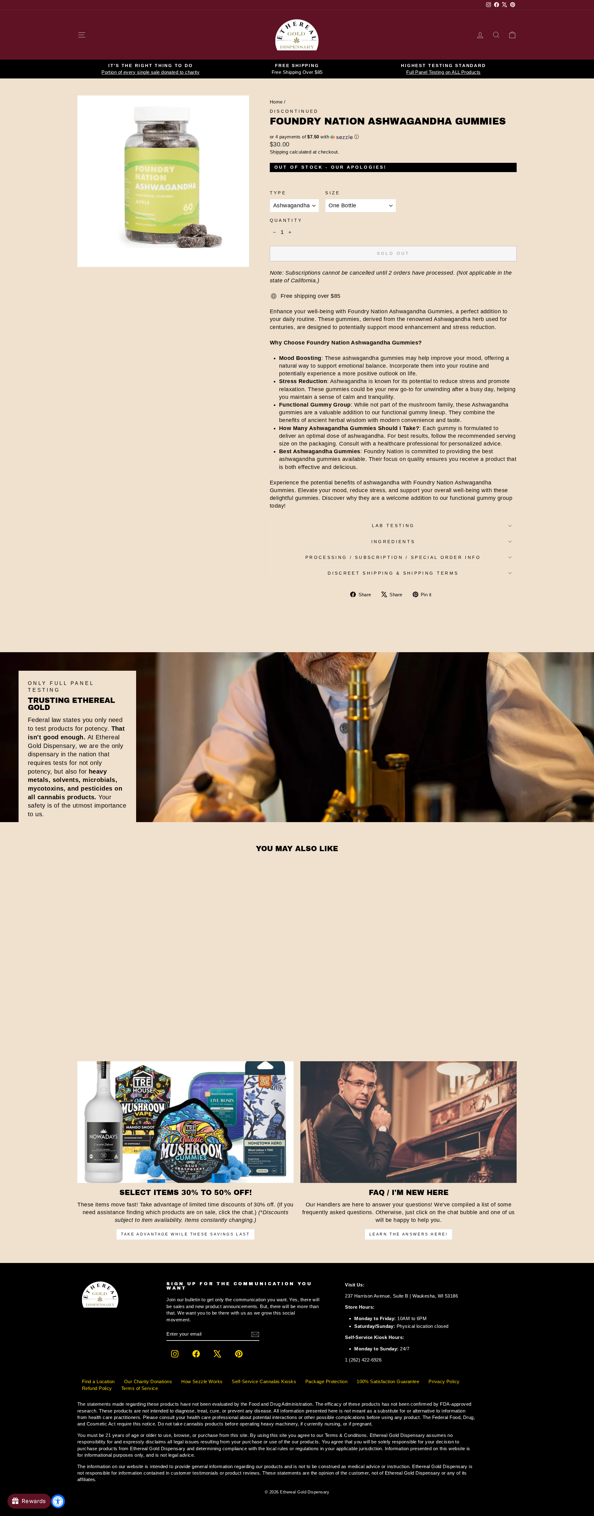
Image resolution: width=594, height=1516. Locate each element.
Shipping (279, 151)
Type (278, 192)
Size (332, 192)
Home (276, 101)
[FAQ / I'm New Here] (408, 1122)
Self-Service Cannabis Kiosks (264, 1381)
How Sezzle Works (201, 1381)
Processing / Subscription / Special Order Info (393, 557)
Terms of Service (139, 1388)
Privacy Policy (443, 1381)
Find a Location (98, 1381)
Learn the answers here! (408, 1234)
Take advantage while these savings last (185, 1234)
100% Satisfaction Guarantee (388, 1381)
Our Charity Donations (148, 1381)
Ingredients (393, 541)
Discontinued (294, 111)
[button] (393, 137)
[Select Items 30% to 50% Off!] (185, 1122)
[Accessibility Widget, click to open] (58, 1501)
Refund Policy (97, 1388)
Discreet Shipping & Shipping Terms (393, 573)
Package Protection (326, 1381)
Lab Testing (393, 525)
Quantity (286, 220)
